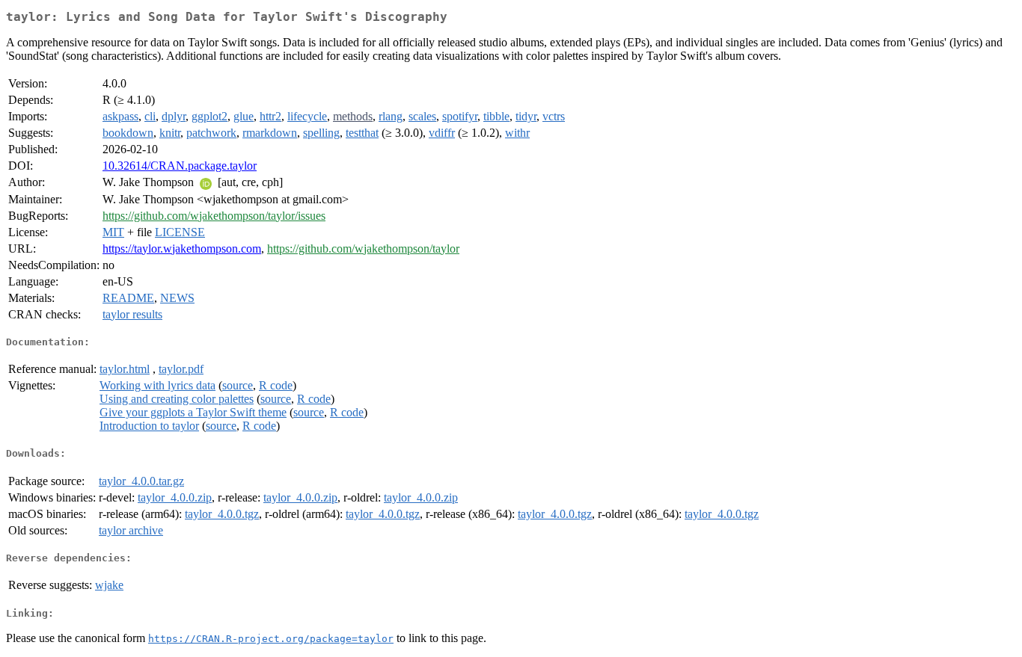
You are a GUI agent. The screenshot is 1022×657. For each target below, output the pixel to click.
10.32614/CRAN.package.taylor (179, 165)
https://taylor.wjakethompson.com (181, 248)
